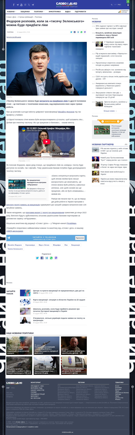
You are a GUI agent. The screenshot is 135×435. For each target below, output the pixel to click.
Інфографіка (55, 12)
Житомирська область (65, 396)
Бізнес (117, 386)
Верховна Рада (37, 388)
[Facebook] (14, 5)
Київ (59, 386)
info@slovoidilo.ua (67, 432)
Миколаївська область (83, 394)
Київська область (81, 387)
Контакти (10, 395)
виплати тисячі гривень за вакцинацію (23, 205)
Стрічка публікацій (25, 17)
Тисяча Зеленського (15, 249)
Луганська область (82, 391)
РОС (119, 4)
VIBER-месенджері (14, 231)
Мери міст (35, 396)
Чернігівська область (101, 397)
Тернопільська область (101, 387)
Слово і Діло (11, 17)
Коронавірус (30, 245)
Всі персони (35, 398)
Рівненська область (82, 399)
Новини (11, 12)
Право (117, 396)
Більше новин (109, 111)
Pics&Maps (71, 223)
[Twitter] (29, 5)
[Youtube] (21, 5)
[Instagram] (25, 5)
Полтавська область (82, 397)
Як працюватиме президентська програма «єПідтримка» (36, 182)
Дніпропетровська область (66, 392)
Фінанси (117, 399)
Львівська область (82, 392)
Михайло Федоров (66, 112)
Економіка (118, 387)
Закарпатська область (65, 397)
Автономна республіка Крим (67, 387)
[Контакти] (128, 4)
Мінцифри (57, 245)
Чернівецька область (101, 396)
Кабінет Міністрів (37, 390)
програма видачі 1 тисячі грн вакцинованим (45, 213)
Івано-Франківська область (84, 386)
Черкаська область (100, 394)
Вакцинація (75, 245)
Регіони (81, 382)
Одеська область (81, 396)
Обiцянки (25, 12)
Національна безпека (122, 392)
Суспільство (119, 397)
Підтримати (80, 12)
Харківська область (100, 389)
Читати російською (13, 37)
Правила (9, 397)
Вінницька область (64, 389)
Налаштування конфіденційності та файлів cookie (22, 427)
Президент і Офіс (37, 386)
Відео (67, 12)
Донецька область (63, 394)
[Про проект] (128, 1)
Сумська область (99, 386)
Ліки (66, 245)
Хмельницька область (101, 392)
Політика (38, 17)
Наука (117, 391)
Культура (118, 389)
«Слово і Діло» (20, 422)
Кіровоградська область (83, 389)
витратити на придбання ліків (54, 101)
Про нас (9, 393)
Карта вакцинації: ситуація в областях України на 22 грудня (59, 301)
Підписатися (80, 238)
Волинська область (64, 391)
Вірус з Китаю (44, 245)
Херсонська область (100, 391)
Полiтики (38, 12)
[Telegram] (17, 5)
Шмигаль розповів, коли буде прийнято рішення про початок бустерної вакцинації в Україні (56, 311)
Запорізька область (64, 399)
